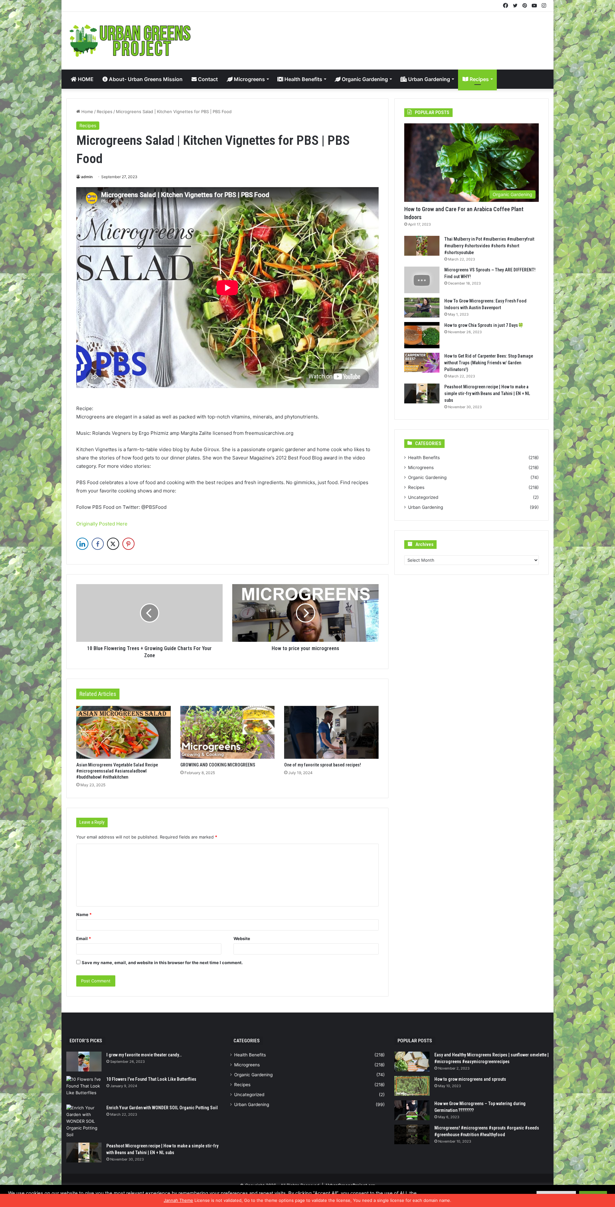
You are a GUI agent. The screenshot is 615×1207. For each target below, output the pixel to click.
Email (83, 938)
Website (242, 938)
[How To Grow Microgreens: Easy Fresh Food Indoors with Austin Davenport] (421, 308)
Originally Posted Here (101, 524)
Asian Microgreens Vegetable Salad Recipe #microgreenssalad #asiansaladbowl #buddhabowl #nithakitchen (117, 771)
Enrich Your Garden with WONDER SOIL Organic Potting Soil (162, 1107)
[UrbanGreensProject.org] (130, 41)
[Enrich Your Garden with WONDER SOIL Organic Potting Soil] (84, 1121)
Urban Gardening (428, 79)
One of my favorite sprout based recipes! (322, 764)
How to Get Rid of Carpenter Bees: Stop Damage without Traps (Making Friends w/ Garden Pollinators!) (488, 362)
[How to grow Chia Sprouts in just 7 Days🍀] (421, 335)
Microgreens (249, 79)
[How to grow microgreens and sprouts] (412, 1086)
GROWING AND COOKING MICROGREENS (217, 764)
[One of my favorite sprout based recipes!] (331, 732)
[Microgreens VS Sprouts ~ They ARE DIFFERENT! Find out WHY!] (421, 280)
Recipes (478, 79)
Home (86, 111)
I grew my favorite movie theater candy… (144, 1054)
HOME (85, 79)
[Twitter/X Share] (113, 544)
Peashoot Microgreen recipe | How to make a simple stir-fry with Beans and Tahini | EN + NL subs (487, 393)
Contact (207, 79)
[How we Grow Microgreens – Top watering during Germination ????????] (412, 1110)
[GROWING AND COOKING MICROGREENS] (227, 732)
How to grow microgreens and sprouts (470, 1079)
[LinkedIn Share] (82, 544)
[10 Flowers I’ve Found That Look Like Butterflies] (84, 1088)
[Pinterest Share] (128, 544)
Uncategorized (423, 497)
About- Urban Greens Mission (145, 79)
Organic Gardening (364, 79)
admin (87, 176)
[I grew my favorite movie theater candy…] (84, 1061)
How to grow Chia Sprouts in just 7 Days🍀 (483, 325)
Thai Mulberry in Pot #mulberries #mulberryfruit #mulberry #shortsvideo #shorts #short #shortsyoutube (489, 245)
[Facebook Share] (98, 544)
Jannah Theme (178, 1200)
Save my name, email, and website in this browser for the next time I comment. (162, 962)
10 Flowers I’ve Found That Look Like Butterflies (151, 1079)
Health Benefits (302, 79)
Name (84, 914)
